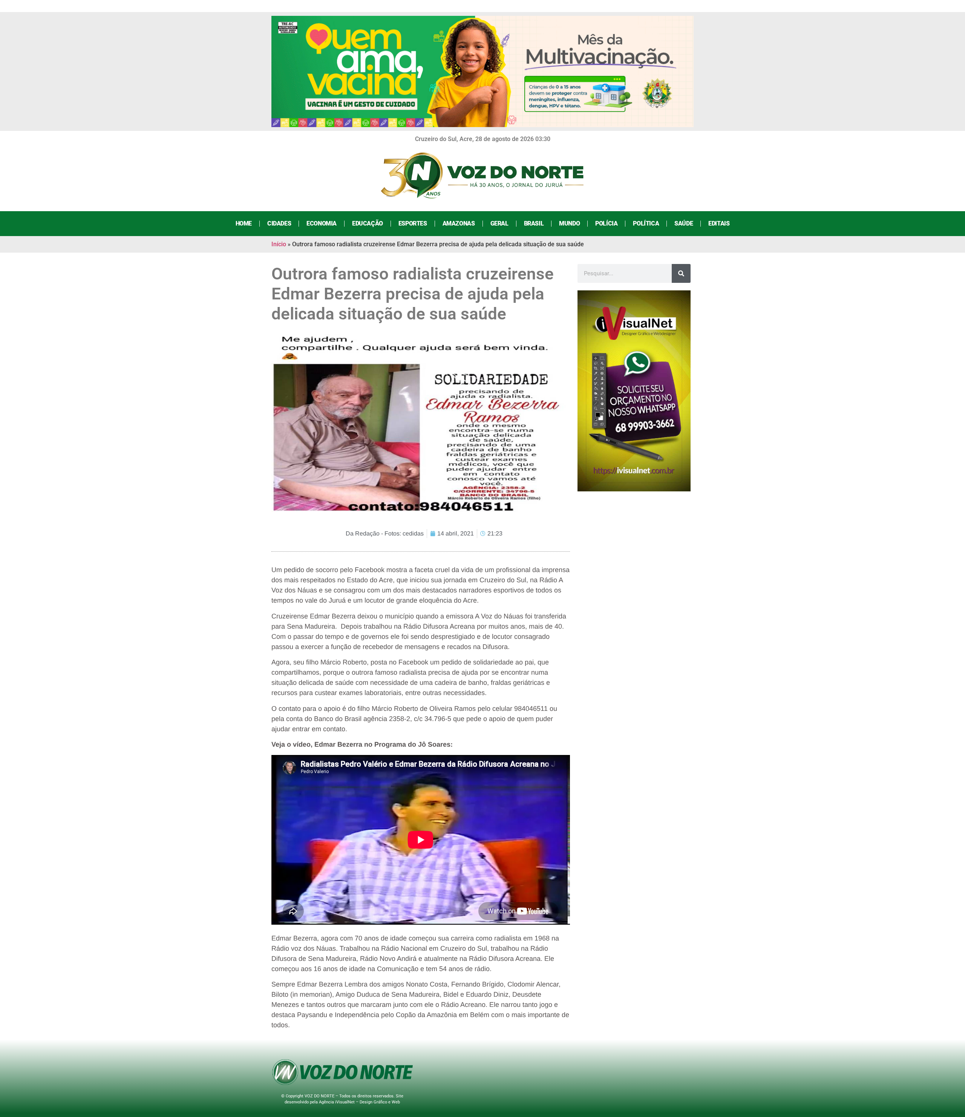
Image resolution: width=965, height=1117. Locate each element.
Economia (321, 223)
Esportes (412, 223)
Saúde (683, 223)
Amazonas (459, 223)
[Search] (681, 273)
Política (646, 223)
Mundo (569, 223)
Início (278, 244)
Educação (367, 223)
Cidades (279, 223)
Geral (499, 223)
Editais (718, 223)
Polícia (606, 223)
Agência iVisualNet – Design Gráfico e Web (359, 1102)
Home (244, 223)
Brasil (534, 223)
